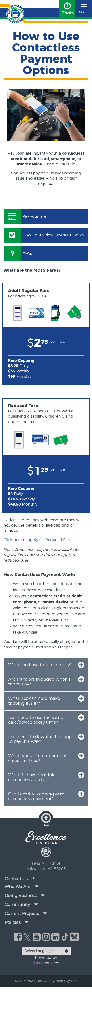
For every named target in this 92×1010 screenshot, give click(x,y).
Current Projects (22, 914)
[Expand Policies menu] (26, 922)
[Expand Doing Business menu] (42, 895)
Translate (51, 963)
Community (17, 905)
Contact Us (17, 879)
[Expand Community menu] (36, 904)
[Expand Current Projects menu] (45, 913)
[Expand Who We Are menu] (36, 886)
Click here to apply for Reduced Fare (37, 540)
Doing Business (21, 896)
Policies (13, 923)
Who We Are (18, 887)
